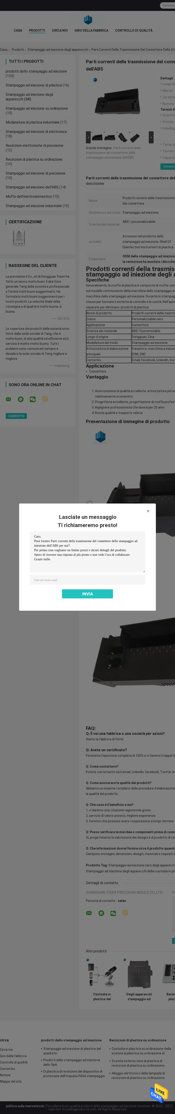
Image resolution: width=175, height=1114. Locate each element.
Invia (87, 593)
